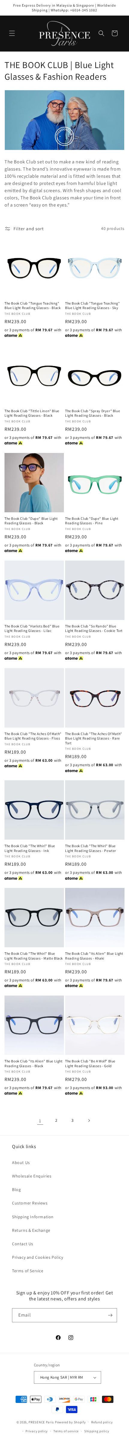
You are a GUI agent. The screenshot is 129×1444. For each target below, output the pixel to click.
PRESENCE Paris (41, 1422)
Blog (16, 1189)
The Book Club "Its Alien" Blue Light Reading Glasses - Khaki (94, 955)
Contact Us (22, 1243)
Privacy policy (37, 1431)
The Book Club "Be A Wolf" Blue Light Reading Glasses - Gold (90, 1063)
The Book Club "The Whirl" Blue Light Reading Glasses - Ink (29, 848)
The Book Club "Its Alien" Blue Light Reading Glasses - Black (33, 1063)
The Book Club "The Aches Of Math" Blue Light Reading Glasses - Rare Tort (93, 738)
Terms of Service (28, 1270)
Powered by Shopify (70, 1422)
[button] (12, 33)
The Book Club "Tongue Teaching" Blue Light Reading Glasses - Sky (92, 305)
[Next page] (88, 1120)
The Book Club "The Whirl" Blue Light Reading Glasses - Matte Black (33, 955)
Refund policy (101, 1422)
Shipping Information (33, 1216)
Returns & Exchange (31, 1230)
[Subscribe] (110, 1315)
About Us (21, 1162)
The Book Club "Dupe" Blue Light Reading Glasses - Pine (91, 520)
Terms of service (66, 1431)
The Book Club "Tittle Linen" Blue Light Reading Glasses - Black (31, 413)
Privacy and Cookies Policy (37, 1257)
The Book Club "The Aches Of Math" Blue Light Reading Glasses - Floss (33, 736)
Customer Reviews (30, 1203)
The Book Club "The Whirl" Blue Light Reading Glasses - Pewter (90, 848)
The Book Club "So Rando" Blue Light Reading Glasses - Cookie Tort (94, 628)
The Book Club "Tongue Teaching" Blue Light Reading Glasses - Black (32, 305)
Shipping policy (96, 1431)
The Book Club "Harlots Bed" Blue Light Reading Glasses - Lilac (31, 628)
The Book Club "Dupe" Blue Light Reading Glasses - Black (31, 520)
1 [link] (40, 1121)
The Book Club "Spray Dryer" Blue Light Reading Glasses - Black (92, 413)
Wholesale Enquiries (31, 1176)
